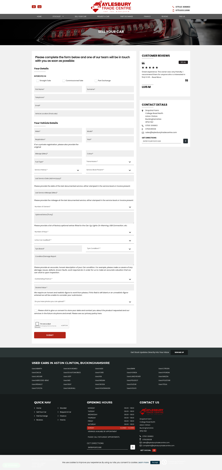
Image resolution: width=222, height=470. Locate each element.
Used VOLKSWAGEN (102, 388)
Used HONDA (132, 372)
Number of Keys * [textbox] (41, 232)
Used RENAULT (37, 384)
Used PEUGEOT (132, 380)
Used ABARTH (37, 368)
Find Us (182, 16)
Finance (147, 16)
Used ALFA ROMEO (70, 368)
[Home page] (111, 6)
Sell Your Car (80, 16)
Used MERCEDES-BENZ (40, 380)
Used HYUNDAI (164, 372)
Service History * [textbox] (41, 170)
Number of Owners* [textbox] (42, 206)
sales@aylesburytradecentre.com (161, 132)
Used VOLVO (131, 388)
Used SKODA (100, 384)
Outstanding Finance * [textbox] (43, 279)
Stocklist (57, 16)
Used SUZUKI (131, 384)
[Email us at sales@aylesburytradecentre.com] (39, 6)
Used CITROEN (164, 368)
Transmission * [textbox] (92, 161)
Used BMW (131, 368)
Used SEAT (67, 384)
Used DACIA (36, 372)
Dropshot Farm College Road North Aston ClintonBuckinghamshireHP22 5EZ (154, 116)
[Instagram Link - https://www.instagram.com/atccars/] (34, 6)
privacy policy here (93, 313)
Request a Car (103, 16)
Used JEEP (67, 376)
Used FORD (99, 372)
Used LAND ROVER (133, 376)
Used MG (66, 380)
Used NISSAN (100, 380)
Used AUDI (99, 368)
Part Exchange (126, 16)
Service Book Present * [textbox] (95, 170)
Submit (50, 335)
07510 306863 (183, 6)
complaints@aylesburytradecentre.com (158, 445)
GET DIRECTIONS (95, 443)
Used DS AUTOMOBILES (72, 372)
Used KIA (98, 376)
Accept (155, 462)
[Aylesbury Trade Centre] (151, 414)
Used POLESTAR (164, 380)
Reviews (165, 16)
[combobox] (110, 161)
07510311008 (183, 10)
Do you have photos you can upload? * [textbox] (50, 301)
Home (39, 16)
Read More (156, 77)
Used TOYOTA (37, 388)
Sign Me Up (179, 352)
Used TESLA (163, 384)
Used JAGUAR (37, 376)
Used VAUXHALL (69, 388)
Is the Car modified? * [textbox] (43, 240)
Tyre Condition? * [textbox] (93, 248)
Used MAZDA (163, 376)
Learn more (143, 462)
